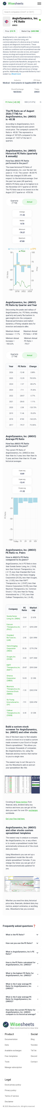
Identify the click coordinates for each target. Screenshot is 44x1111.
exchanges (33, 810)
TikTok (33, 1050)
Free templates (11, 1056)
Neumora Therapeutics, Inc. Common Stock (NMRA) (13, 690)
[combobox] (22, 11)
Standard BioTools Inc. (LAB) (11, 637)
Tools (7, 1062)
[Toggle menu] (39, 3)
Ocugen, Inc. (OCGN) (11, 658)
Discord (34, 1056)
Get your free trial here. (15, 819)
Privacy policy (10, 1090)
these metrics (21, 802)
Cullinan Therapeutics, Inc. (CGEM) (13, 713)
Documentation (11, 1039)
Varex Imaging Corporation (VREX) (12, 648)
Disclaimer (9, 1101)
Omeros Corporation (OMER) (11, 678)
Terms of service (12, 1096)
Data (7, 1045)
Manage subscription (13, 1067)
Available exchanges (13, 1050)
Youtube (34, 1045)
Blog (32, 1039)
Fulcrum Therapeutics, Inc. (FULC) (13, 627)
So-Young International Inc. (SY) (13, 702)
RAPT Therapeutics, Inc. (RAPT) (13, 667)
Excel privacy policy (13, 1085)
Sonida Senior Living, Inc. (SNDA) (13, 617)
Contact (34, 1062)
